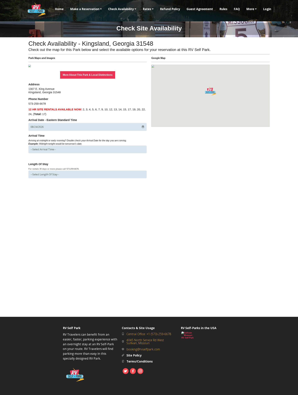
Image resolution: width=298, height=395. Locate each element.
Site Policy (134, 355)
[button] (37, 66)
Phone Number (38, 99)
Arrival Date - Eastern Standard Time (52, 120)
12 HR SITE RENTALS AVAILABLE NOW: (55, 109)
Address (34, 84)
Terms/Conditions (139, 361)
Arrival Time (36, 135)
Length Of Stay (38, 164)
